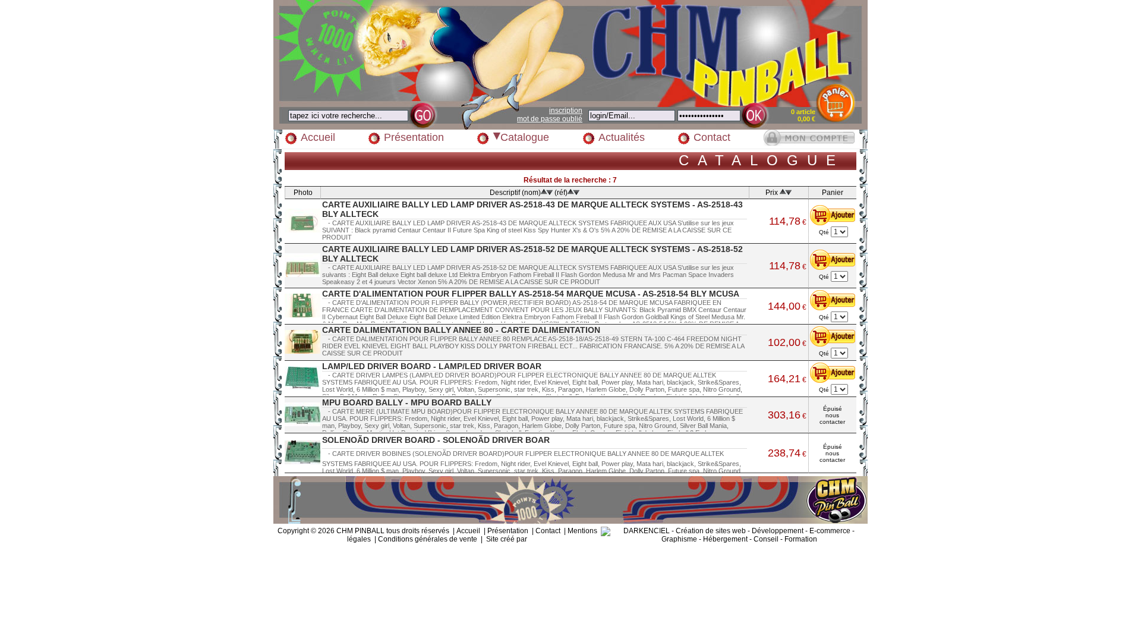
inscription (565, 110)
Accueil (318, 137)
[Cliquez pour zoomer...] (302, 220)
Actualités (621, 137)
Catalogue (524, 137)
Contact (712, 137)
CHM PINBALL (360, 531)
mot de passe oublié (549, 119)
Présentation (414, 137)
